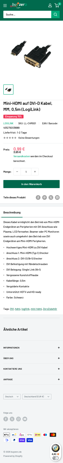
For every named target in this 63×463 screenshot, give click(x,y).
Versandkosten (21, 156)
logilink (26, 308)
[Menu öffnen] (5, 5)
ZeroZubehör (50, 308)
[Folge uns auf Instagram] (18, 419)
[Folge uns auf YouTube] (25, 419)
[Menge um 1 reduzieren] (17, 171)
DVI (12, 308)
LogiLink (8, 123)
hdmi (17, 308)
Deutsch (9, 396)
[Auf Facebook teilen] (38, 197)
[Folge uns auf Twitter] (12, 419)
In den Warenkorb (31, 184)
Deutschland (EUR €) (34, 396)
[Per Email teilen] (57, 197)
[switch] (56, 458)
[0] (57, 5)
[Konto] (50, 5)
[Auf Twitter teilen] (51, 197)
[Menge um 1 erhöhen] (34, 171)
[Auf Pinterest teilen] (44, 197)
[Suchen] (55, 14)
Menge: (7, 171)
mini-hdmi (36, 308)
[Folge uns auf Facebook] (5, 419)
